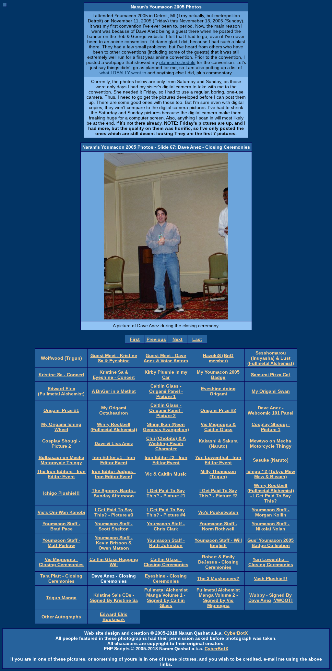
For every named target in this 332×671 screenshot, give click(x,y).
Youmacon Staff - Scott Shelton (114, 526)
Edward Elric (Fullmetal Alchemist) (61, 391)
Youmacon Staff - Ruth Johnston (166, 543)
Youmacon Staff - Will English (218, 543)
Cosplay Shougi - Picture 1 (271, 427)
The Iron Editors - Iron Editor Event (61, 474)
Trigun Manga (61, 597)
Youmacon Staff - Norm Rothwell (218, 526)
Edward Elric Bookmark (113, 617)
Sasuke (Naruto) (271, 460)
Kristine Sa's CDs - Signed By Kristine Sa (114, 597)
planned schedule (177, 62)
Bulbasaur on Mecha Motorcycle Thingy (61, 460)
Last (197, 339)
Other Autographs (61, 616)
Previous (156, 339)
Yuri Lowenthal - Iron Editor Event (218, 460)
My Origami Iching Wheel (61, 427)
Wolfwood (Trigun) (61, 358)
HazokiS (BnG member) (218, 358)
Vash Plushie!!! (270, 578)
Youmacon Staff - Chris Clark (166, 526)
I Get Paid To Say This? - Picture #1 (166, 493)
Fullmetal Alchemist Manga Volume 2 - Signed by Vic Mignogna (218, 597)
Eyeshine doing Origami (218, 391)
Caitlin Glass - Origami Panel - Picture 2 (166, 410)
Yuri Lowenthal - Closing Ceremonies (270, 562)
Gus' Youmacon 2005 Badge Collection (270, 543)
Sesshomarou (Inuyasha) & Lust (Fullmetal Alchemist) (270, 358)
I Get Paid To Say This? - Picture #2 (218, 493)
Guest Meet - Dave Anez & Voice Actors (166, 358)
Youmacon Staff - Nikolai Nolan (271, 526)
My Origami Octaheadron (113, 410)
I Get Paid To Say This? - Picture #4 (166, 512)
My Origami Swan (271, 391)
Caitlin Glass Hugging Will (113, 562)
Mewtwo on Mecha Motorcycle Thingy (270, 443)
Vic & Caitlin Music (166, 474)
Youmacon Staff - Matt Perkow (61, 543)
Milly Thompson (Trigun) (218, 474)
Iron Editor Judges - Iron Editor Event (114, 474)
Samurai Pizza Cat (270, 374)
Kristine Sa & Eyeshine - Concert (114, 374)
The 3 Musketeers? (218, 578)
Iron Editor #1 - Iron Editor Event (113, 460)
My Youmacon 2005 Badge (218, 374)
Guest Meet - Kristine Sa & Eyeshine (113, 358)
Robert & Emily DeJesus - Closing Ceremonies (218, 562)
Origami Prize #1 (61, 410)
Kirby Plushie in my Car (166, 374)
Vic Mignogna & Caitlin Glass (218, 427)
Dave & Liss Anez (114, 443)
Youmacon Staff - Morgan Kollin (271, 512)
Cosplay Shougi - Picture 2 (61, 443)
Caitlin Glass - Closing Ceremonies (166, 562)
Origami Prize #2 (218, 410)
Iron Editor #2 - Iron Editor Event (166, 460)
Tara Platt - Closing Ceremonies (61, 578)
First (135, 339)
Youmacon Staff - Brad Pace (61, 526)
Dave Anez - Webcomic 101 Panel (270, 410)
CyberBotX (236, 633)
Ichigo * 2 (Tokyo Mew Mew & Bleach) (270, 474)
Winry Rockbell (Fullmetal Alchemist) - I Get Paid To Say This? (270, 493)
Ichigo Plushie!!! (61, 493)
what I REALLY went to (123, 72)
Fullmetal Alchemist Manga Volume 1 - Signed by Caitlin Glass (166, 597)
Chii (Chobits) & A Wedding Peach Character (166, 443)
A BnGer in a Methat (114, 391)
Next (177, 339)
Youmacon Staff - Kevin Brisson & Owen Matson (114, 543)
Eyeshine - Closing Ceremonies (166, 578)
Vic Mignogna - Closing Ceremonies (61, 562)
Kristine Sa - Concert (61, 374)
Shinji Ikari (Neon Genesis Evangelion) (166, 427)
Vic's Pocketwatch (218, 512)
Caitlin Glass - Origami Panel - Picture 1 (166, 391)
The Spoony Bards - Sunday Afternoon (114, 493)
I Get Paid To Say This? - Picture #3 (113, 512)
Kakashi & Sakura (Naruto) (218, 443)
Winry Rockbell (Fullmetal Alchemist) (113, 427)
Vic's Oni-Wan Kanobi (61, 512)
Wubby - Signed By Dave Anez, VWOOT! (270, 597)
